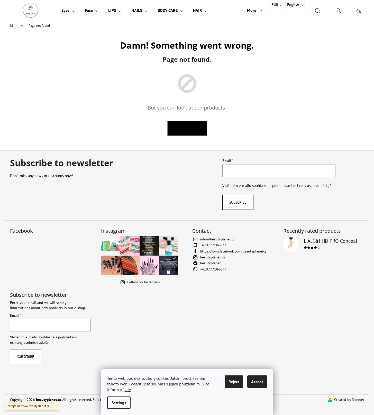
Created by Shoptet (349, 399)
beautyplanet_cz (212, 257)
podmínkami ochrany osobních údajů (302, 185)
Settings (119, 402)
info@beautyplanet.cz (217, 239)
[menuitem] (68, 10)
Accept (257, 381)
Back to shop (187, 128)
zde (128, 389)
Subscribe (238, 202)
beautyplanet (210, 263)
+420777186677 (213, 245)
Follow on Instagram (143, 282)
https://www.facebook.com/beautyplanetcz (233, 251)
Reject (234, 381)
